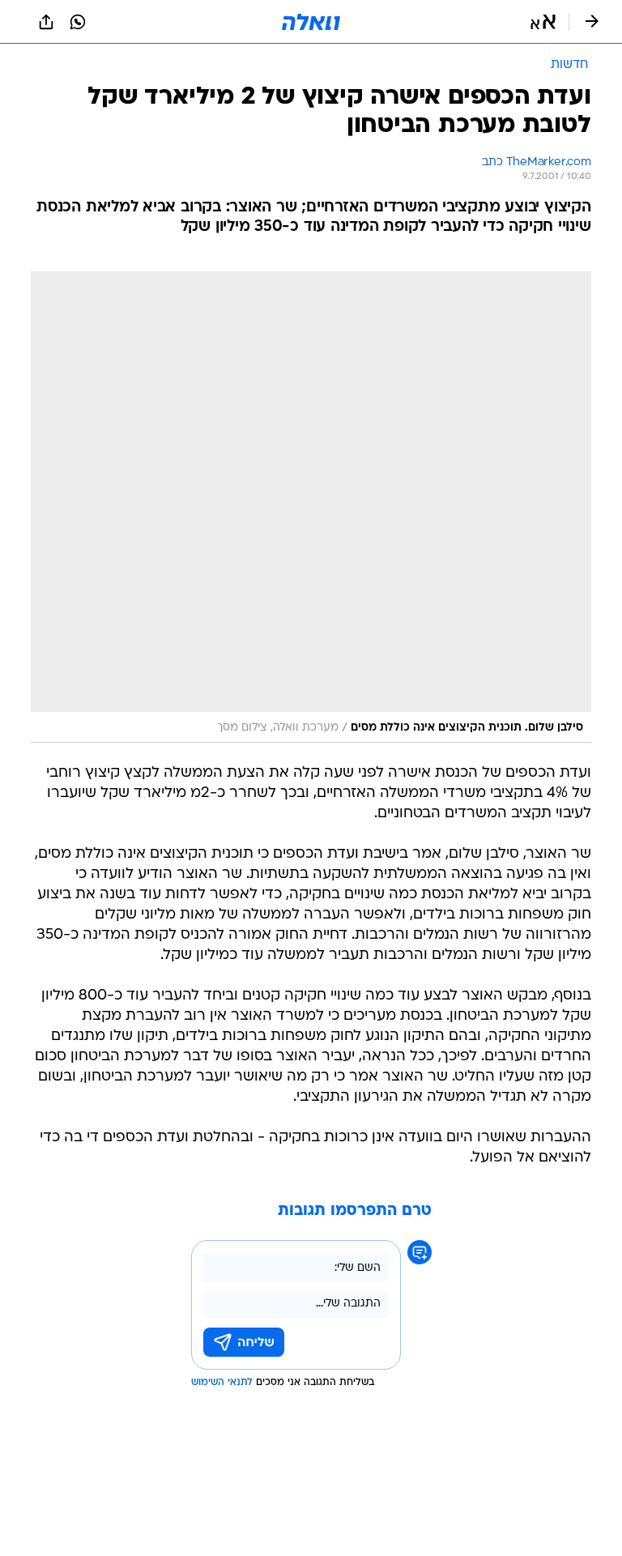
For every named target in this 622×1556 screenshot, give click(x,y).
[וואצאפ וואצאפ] (78, 22)
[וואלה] (311, 22)
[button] (543, 22)
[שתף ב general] (46, 22)
